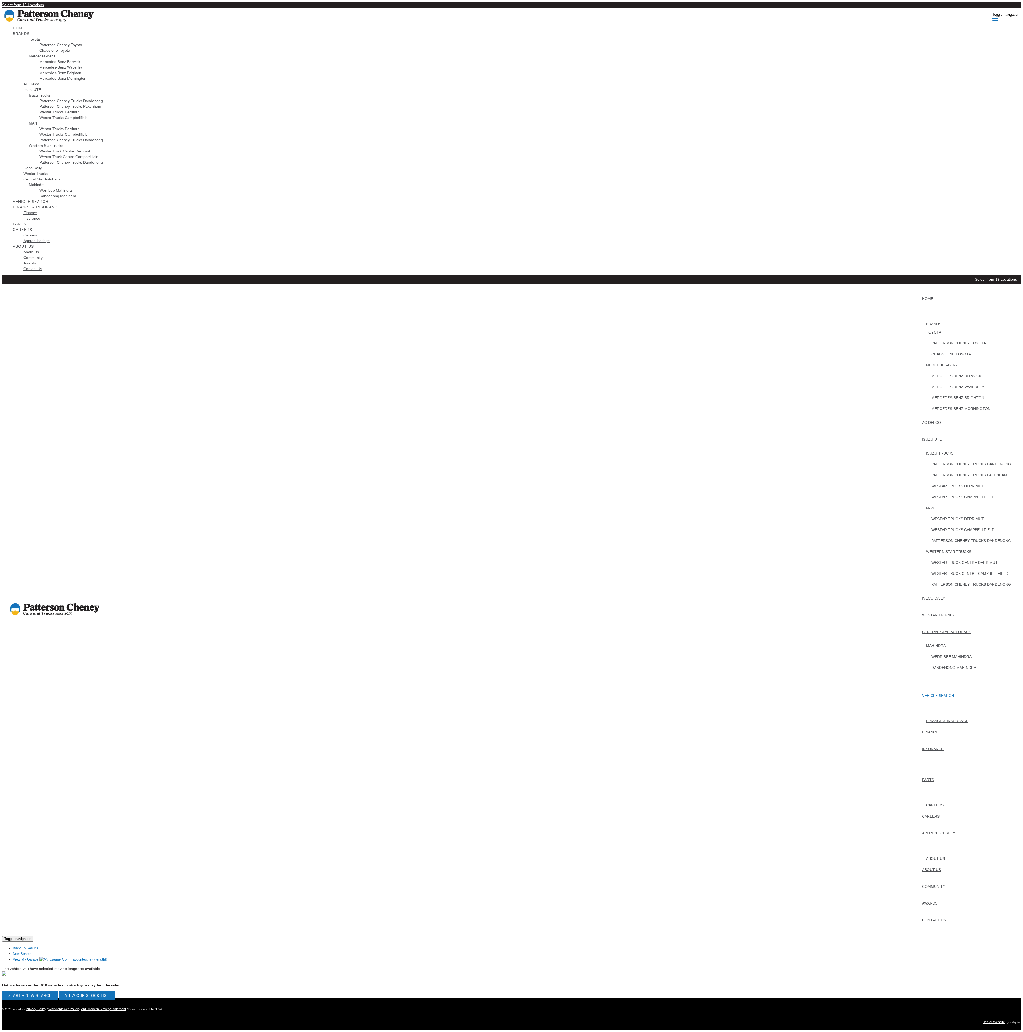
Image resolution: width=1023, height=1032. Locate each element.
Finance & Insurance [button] (36, 207)
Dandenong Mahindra (57, 196)
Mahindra (37, 185)
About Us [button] (23, 246)
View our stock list (87, 996)
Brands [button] (21, 33)
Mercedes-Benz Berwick (59, 61)
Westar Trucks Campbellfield (63, 117)
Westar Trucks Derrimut (59, 112)
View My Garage (60, 959)
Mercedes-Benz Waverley (61, 67)
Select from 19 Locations (23, 5)
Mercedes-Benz (42, 56)
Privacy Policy (36, 1009)
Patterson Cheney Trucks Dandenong (71, 101)
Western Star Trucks (46, 145)
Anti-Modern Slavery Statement (103, 1009)
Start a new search (30, 996)
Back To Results (25, 948)
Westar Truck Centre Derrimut (64, 151)
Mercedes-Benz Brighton (60, 73)
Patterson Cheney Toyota (60, 45)
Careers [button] (22, 229)
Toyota (34, 39)
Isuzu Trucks (39, 95)
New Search (22, 954)
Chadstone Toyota (54, 50)
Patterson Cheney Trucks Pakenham (70, 106)
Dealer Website (994, 1022)
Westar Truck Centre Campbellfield (68, 157)
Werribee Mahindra (55, 190)
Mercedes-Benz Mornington (62, 78)
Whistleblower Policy (63, 1009)
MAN (33, 123)
